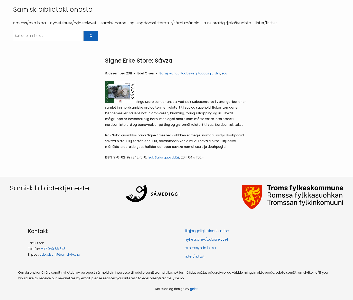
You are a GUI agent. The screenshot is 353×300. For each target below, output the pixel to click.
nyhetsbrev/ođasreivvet (206, 239)
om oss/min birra (200, 247)
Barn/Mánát (169, 73)
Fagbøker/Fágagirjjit (196, 73)
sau (224, 73)
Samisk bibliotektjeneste (53, 9)
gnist (194, 289)
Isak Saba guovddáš (163, 157)
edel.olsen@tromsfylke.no (59, 254)
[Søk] (90, 36)
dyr (217, 73)
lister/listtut (194, 256)
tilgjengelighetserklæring (207, 230)
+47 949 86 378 (53, 248)
